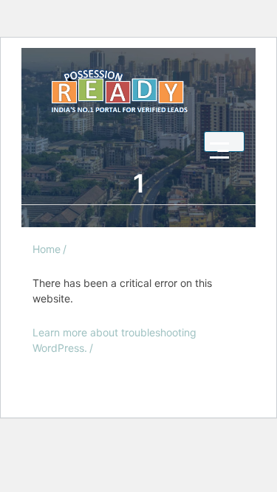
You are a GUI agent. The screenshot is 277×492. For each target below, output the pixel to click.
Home (47, 249)
